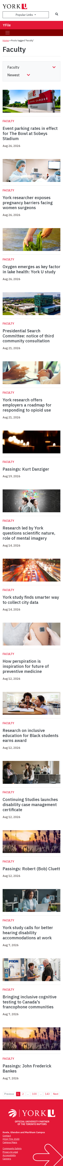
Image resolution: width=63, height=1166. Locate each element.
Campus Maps (10, 1142)
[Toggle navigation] (7, 32)
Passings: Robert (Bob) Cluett (31, 868)
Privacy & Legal (10, 1152)
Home (6, 40)
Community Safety (12, 1148)
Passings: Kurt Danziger (26, 469)
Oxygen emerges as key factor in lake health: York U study (31, 269)
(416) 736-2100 (11, 1139)
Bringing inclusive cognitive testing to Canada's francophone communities (30, 1002)
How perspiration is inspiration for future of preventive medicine (26, 666)
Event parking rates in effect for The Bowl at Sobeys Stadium (30, 133)
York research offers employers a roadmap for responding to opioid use (27, 405)
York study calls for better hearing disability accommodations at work (28, 933)
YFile (7, 25)
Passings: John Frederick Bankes (27, 1068)
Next (55, 1094)
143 (47, 1094)
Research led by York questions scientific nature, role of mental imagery (29, 533)
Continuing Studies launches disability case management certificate (30, 804)
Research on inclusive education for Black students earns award (30, 735)
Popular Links (25, 15)
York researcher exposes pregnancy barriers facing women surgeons (28, 203)
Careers (7, 1158)
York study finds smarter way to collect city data (31, 599)
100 (34, 1094)
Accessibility (9, 1155)
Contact (7, 1135)
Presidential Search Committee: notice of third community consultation (28, 336)
